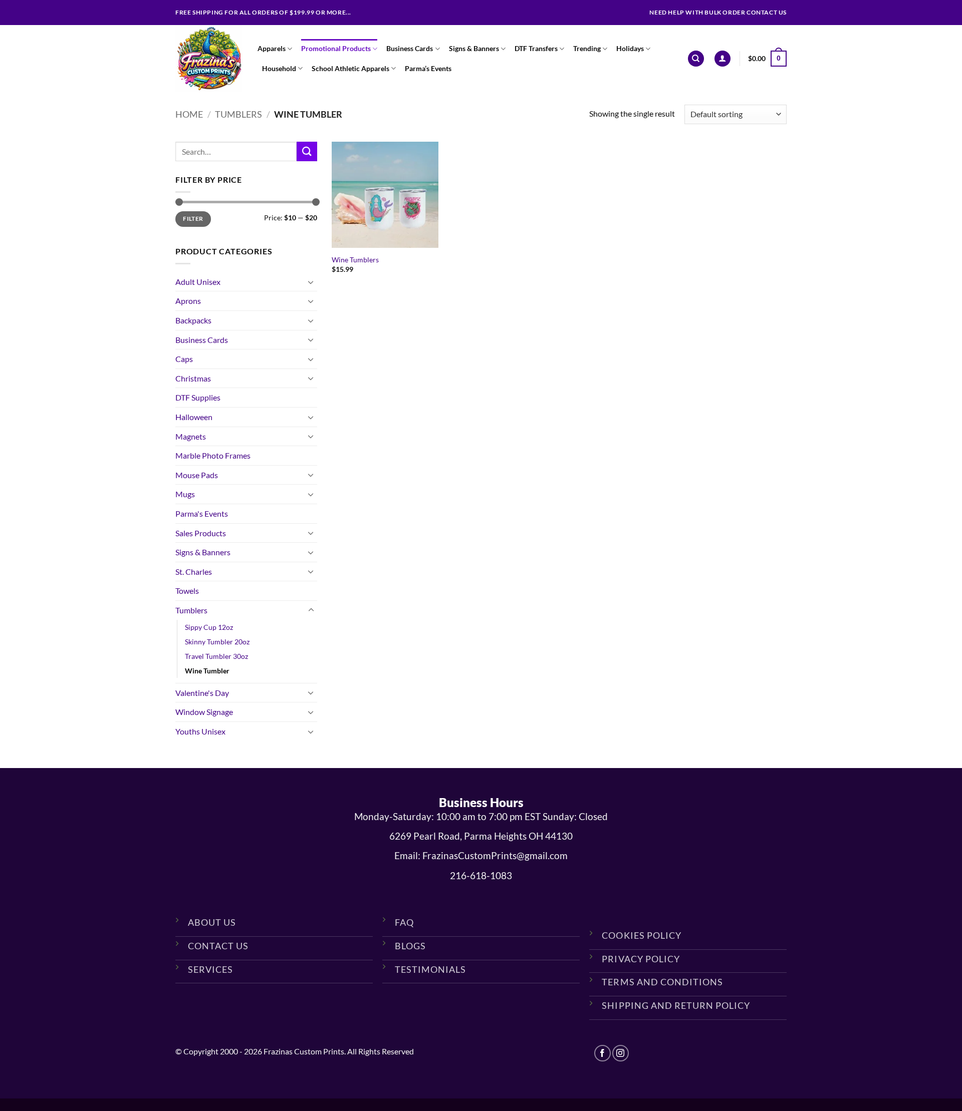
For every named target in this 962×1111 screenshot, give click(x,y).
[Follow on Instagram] (620, 1053)
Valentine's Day (202, 692)
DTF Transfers (536, 48)
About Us (212, 922)
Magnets (190, 436)
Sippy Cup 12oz (209, 627)
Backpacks (193, 320)
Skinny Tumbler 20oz (217, 641)
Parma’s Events (428, 68)
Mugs (185, 494)
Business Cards (409, 48)
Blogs (410, 945)
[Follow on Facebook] (602, 1053)
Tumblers (238, 114)
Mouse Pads (196, 475)
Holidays (630, 48)
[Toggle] (311, 282)
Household (279, 68)
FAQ (404, 922)
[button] (722, 59)
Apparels (272, 48)
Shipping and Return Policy (676, 1005)
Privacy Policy (640, 958)
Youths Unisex (200, 731)
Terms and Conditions (662, 981)
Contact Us (218, 945)
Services (210, 969)
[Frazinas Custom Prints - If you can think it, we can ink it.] (209, 58)
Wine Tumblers (355, 259)
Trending (587, 48)
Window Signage (204, 711)
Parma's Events (201, 513)
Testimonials (430, 969)
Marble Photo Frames (213, 455)
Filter (193, 218)
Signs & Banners (474, 48)
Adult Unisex (197, 281)
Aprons (188, 300)
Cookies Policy (641, 935)
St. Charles (193, 571)
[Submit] (307, 151)
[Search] (696, 59)
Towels (187, 590)
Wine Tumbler (207, 670)
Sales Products (200, 533)
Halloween (193, 417)
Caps (184, 358)
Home (189, 114)
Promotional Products (336, 48)
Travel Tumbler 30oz (216, 656)
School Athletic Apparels (350, 68)
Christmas (193, 378)
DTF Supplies (197, 397)
